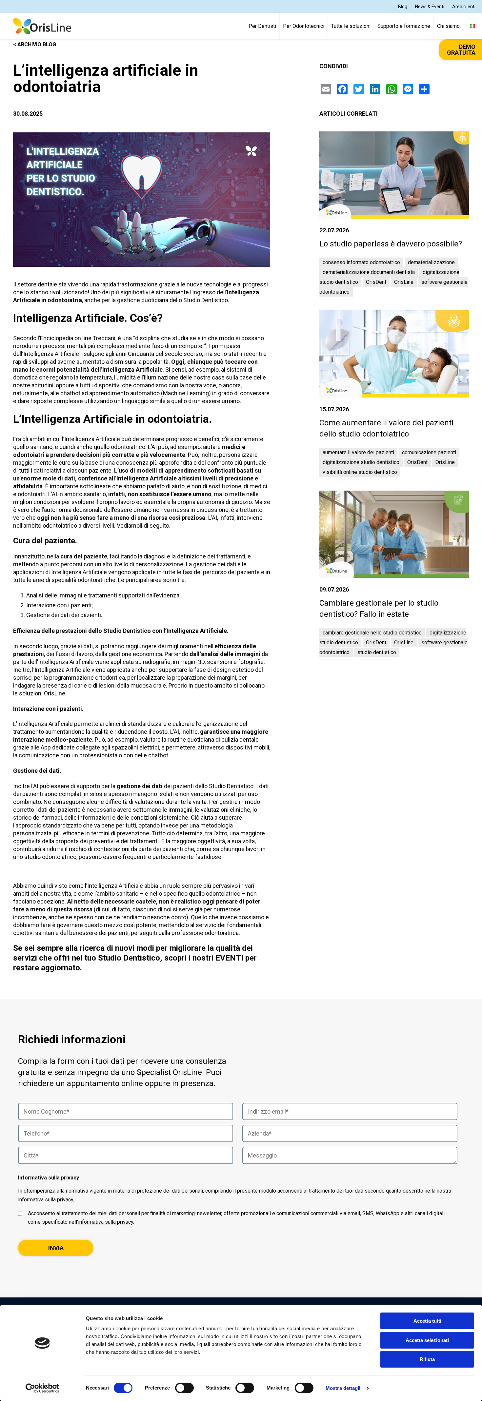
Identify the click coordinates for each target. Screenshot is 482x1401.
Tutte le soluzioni (351, 26)
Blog (402, 6)
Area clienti (463, 6)
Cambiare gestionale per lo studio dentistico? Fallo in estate (378, 608)
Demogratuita (461, 50)
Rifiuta (427, 1359)
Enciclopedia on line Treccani (77, 338)
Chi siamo (448, 26)
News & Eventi (429, 6)
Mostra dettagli (343, 1388)
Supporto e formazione (403, 26)
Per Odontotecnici (303, 26)
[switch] (184, 1388)
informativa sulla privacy (45, 1200)
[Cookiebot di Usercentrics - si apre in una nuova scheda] (42, 1388)
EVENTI (229, 958)
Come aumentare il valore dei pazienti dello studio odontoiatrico (386, 428)
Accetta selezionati (427, 1340)
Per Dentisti (262, 26)
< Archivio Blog (34, 44)
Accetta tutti (427, 1321)
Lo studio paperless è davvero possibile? (390, 243)
